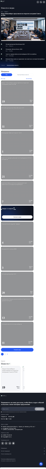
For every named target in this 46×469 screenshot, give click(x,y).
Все (6, 74)
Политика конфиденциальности (8, 459)
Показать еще (17, 349)
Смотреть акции (17, 217)
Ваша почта (5, 409)
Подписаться (39, 409)
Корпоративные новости (23, 74)
